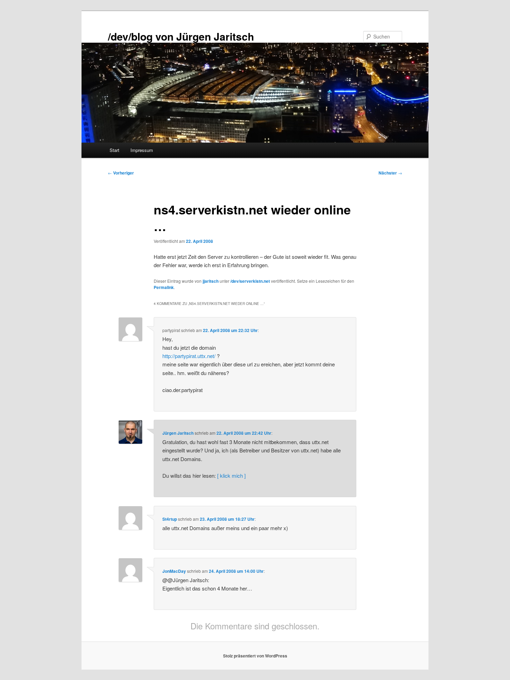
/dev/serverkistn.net (250, 281)
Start (114, 150)
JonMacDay (174, 571)
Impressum (141, 150)
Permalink (164, 287)
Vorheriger (121, 173)
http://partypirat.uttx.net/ (188, 355)
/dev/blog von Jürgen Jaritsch (181, 36)
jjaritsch (211, 281)
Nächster (390, 173)
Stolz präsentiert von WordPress (255, 656)
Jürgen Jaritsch (178, 433)
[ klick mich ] (231, 475)
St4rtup (169, 519)
